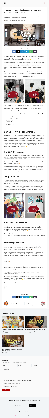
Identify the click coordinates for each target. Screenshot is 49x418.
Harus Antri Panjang (9, 120)
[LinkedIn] (22, 51)
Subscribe (32, 405)
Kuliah (19, 20)
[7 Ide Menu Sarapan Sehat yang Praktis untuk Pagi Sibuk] (13, 322)
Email (19, 365)
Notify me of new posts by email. (10, 386)
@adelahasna (17, 279)
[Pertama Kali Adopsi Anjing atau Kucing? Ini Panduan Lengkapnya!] (36, 322)
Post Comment (6, 389)
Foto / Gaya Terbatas (10, 124)
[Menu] (44, 3)
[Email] (35, 51)
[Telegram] (26, 51)
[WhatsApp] (31, 51)
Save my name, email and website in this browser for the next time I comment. (17, 380)
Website (35, 365)
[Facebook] (14, 51)
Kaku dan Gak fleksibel (10, 123)
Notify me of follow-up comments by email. (12, 383)
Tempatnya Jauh (9, 121)
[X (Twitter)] (18, 51)
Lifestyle (23, 20)
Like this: (9, 125)
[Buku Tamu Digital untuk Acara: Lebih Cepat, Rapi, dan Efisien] (13, 341)
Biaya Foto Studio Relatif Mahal (12, 118)
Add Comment (6, 369)
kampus (21, 180)
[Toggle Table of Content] (16, 117)
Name (4, 365)
